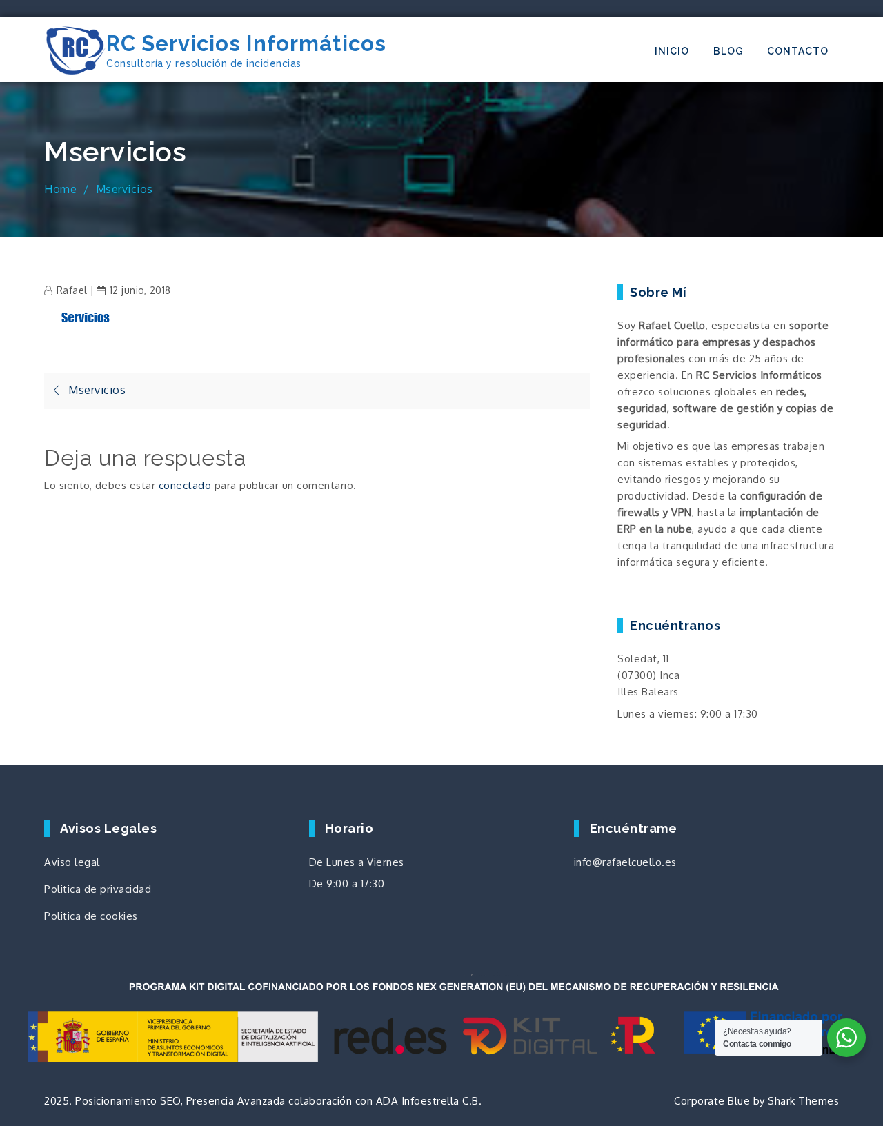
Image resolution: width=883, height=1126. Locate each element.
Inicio (672, 51)
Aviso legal (72, 862)
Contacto (798, 51)
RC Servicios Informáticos (246, 43)
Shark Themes (803, 1100)
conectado (185, 485)
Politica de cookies (91, 915)
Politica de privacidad (97, 889)
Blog (728, 51)
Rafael (72, 290)
